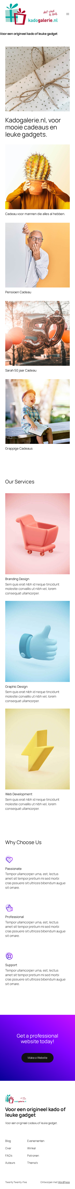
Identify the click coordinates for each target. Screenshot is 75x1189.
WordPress (64, 1182)
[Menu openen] (68, 14)
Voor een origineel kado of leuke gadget (29, 33)
